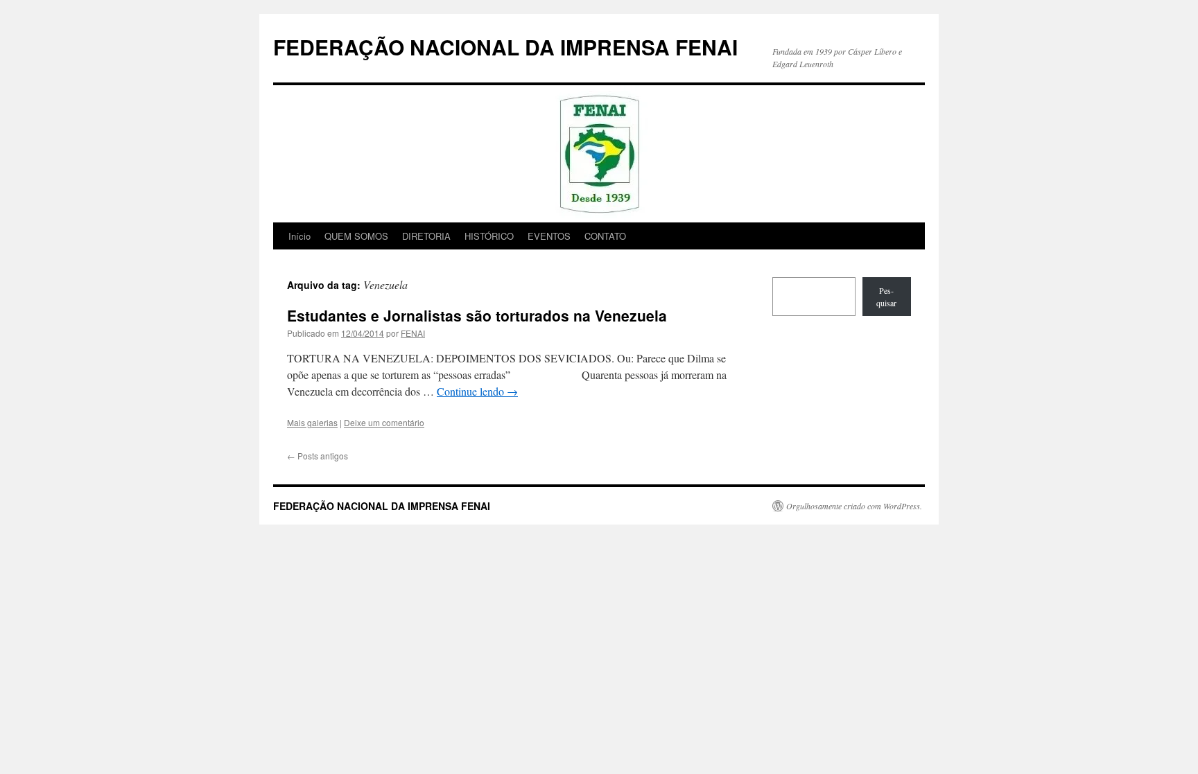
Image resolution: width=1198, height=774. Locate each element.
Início (299, 236)
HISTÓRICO (489, 236)
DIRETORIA (426, 236)
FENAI (413, 333)
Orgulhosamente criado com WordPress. (854, 505)
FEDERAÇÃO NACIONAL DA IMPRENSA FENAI (505, 47)
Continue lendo (477, 391)
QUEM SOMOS (356, 236)
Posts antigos (317, 455)
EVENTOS (549, 236)
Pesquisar (886, 296)
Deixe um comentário (384, 422)
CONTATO (605, 236)
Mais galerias (312, 422)
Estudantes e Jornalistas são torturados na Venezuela (477, 315)
